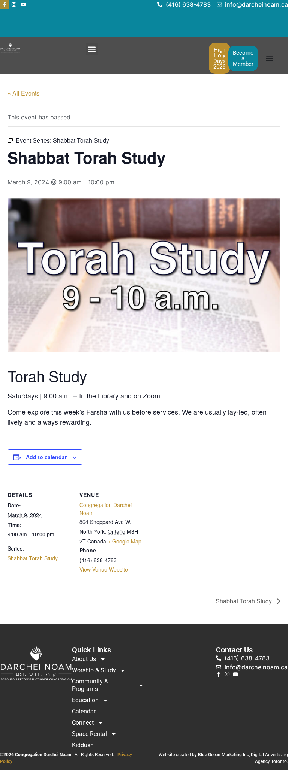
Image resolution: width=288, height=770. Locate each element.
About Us (84, 659)
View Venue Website (104, 569)
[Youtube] (23, 4)
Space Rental (89, 733)
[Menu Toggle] (269, 58)
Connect (83, 722)
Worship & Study (94, 670)
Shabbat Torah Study (33, 558)
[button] (92, 49)
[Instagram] (13, 4)
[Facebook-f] (4, 4)
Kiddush (83, 745)
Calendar (84, 711)
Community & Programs (90, 685)
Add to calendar (46, 457)
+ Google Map (124, 541)
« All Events (23, 93)
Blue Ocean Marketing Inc (223, 754)
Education (85, 700)
